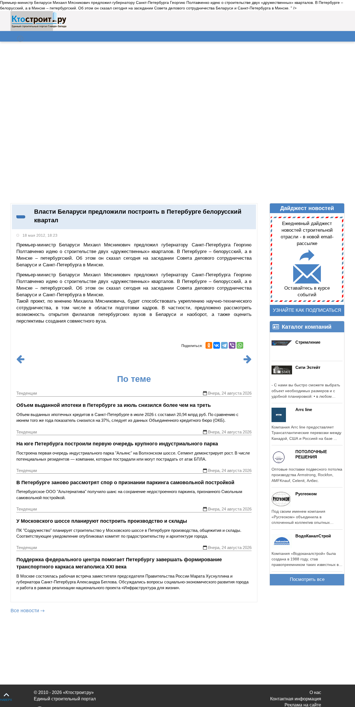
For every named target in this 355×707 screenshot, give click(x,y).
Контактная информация (295, 698)
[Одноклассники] (209, 345)
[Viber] (232, 345)
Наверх (6, 699)
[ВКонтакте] (216, 345)
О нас (315, 692)
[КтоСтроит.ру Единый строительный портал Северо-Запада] (39, 26)
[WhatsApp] (240, 345)
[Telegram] (224, 345)
